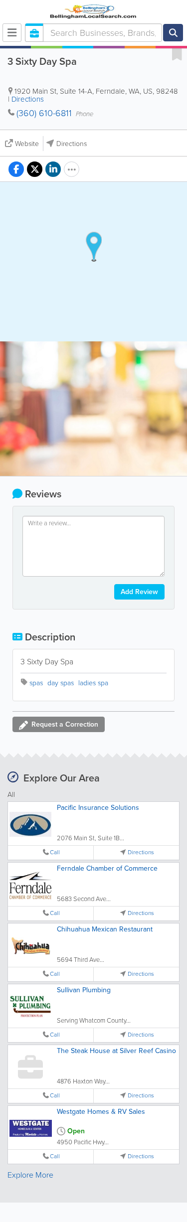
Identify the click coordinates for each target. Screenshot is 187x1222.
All (11, 794)
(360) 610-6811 (44, 113)
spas (36, 683)
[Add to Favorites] (177, 53)
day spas (60, 683)
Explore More (30, 1175)
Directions (27, 99)
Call (55, 852)
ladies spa (93, 683)
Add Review (139, 592)
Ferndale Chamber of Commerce (107, 868)
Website (27, 144)
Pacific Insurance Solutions (98, 807)
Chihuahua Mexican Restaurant (105, 929)
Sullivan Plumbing (84, 990)
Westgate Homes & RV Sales (101, 1111)
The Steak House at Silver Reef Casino (116, 1051)
